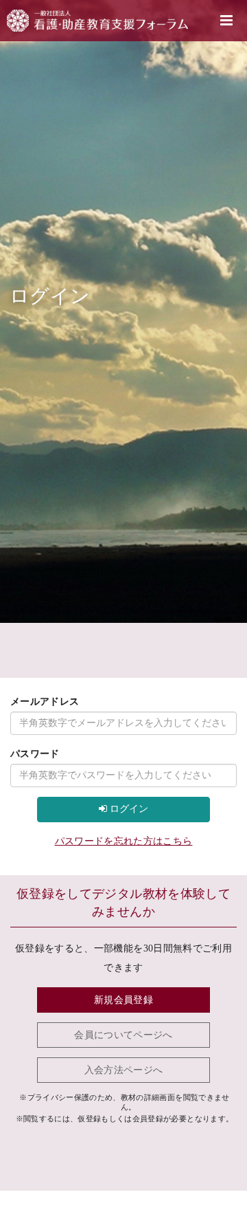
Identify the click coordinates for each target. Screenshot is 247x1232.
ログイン (127, 809)
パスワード (35, 754)
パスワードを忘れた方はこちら (124, 841)
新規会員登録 (123, 1000)
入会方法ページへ (123, 1070)
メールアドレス (44, 701)
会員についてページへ (123, 1035)
